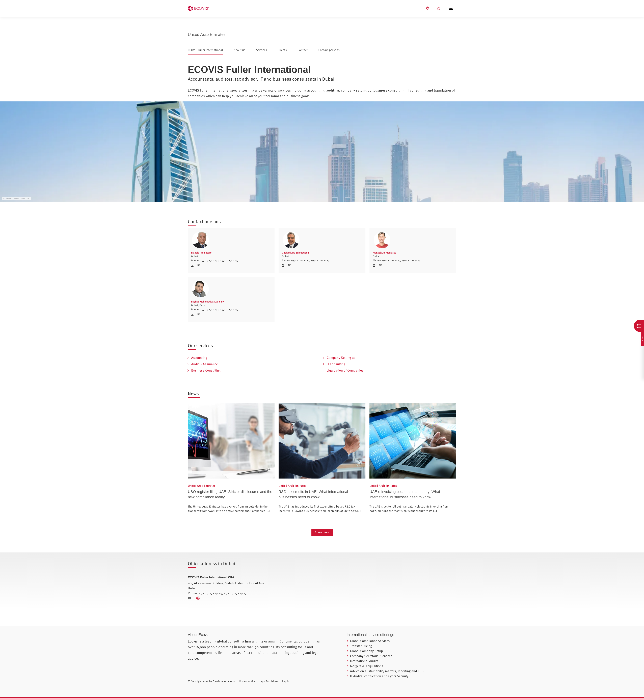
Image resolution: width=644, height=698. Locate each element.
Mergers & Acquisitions (366, 666)
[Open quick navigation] (639, 326)
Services (261, 50)
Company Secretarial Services (371, 656)
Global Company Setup (366, 651)
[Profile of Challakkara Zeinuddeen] (284, 265)
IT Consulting (336, 364)
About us (239, 50)
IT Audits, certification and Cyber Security (379, 676)
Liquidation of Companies (345, 370)
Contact (303, 50)
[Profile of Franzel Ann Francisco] (375, 265)
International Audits (364, 661)
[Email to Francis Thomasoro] (200, 265)
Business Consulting (206, 370)
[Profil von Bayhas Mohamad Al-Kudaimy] (231, 289)
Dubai (194, 256)
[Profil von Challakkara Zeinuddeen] (322, 240)
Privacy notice (247, 681)
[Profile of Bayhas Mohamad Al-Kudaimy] (193, 314)
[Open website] (198, 598)
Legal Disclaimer (268, 681)
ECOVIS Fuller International (205, 50)
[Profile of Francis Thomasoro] (193, 265)
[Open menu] (451, 8)
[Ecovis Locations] (428, 8)
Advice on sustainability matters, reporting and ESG (387, 671)
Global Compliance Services (370, 641)
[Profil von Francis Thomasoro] (231, 240)
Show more (322, 532)
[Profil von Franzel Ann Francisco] (413, 240)
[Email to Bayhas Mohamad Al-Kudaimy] (200, 314)
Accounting (199, 357)
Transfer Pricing (361, 646)
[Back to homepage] (198, 7)
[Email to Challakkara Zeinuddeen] (290, 265)
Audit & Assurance (204, 364)
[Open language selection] (439, 8)
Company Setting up (341, 357)
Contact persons (329, 50)
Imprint (286, 681)
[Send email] (191, 598)
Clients (282, 50)
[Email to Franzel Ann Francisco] (381, 265)
